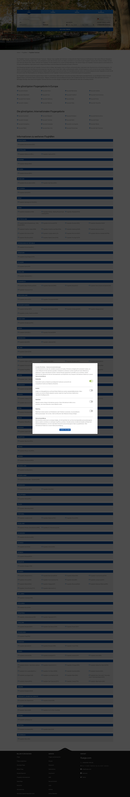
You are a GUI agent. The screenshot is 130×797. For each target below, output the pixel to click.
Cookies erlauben (65, 429)
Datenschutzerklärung (41, 376)
